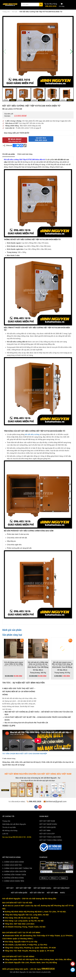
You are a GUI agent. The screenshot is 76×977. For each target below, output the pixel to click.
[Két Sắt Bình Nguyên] (50, 847)
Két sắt (10, 888)
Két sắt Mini (52, 893)
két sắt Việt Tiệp (23, 888)
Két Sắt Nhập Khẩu (42, 888)
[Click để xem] (38, 51)
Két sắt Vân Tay (37, 893)
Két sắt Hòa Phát (62, 888)
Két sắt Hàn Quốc (19, 893)
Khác (62, 893)
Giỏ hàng (61, 6)
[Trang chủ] (10, 4)
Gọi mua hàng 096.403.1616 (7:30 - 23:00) (16, 837)
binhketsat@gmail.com (56, 801)
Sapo (64, 972)
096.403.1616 (50, 6)
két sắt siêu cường (32, 434)
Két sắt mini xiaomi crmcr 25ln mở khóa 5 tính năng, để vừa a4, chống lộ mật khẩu (15, 664)
